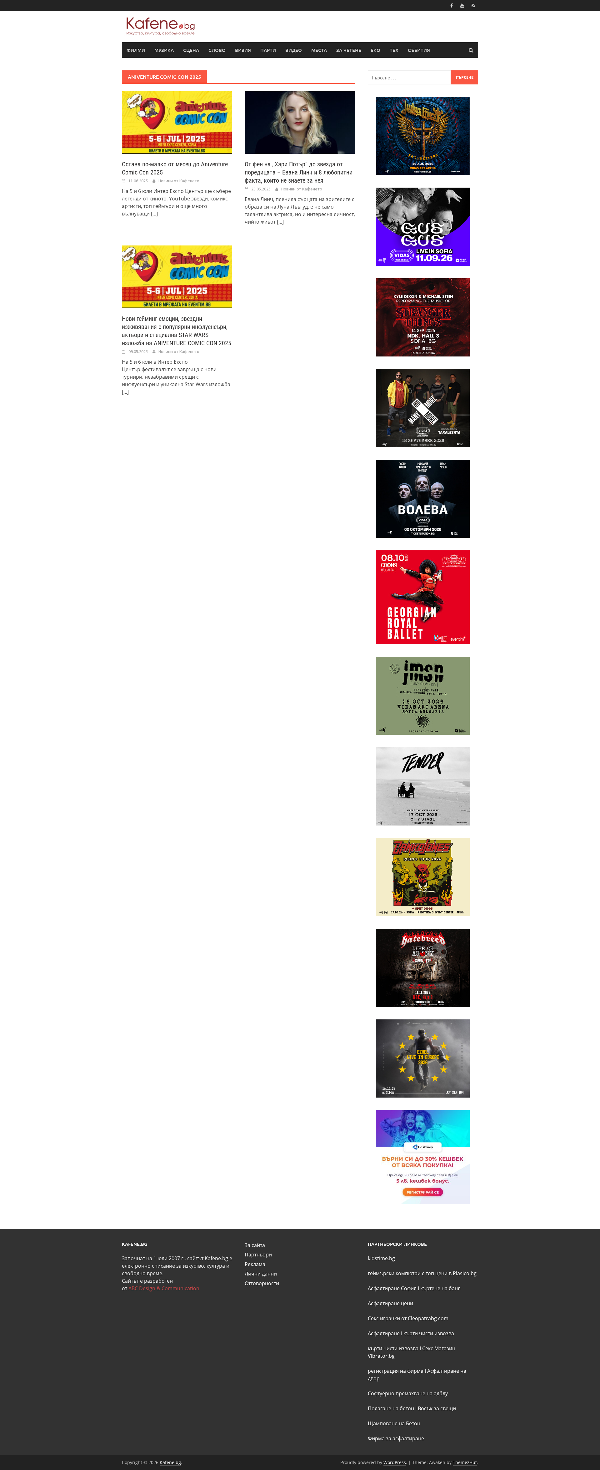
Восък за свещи (437, 1408)
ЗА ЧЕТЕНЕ (348, 50)
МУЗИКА (164, 50)
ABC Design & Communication (163, 1288)
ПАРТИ (268, 50)
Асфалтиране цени (390, 1303)
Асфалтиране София (392, 1288)
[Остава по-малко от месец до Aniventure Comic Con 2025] (177, 122)
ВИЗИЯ (243, 50)
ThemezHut (465, 1462)
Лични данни (261, 1273)
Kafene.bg (170, 1462)
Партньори (258, 1254)
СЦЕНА (191, 50)
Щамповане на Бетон (394, 1423)
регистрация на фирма (395, 1370)
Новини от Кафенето (178, 181)
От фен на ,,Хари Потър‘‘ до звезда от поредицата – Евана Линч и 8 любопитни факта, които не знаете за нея (298, 172)
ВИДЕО (293, 50)
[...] (154, 213)
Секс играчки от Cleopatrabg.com (408, 1318)
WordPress (394, 1462)
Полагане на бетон (391, 1408)
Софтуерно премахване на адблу (408, 1393)
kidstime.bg (381, 1258)
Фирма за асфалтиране (396, 1438)
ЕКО (375, 50)
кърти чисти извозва (428, 1333)
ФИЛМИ (136, 50)
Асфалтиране (384, 1333)
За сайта (255, 1245)
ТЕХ (394, 50)
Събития (419, 50)
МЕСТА (319, 50)
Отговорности (262, 1283)
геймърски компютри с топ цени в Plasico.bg (422, 1273)
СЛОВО (217, 50)
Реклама (255, 1264)
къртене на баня (440, 1288)
